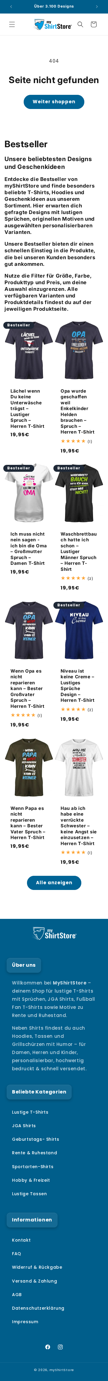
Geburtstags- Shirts (35, 1139)
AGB (17, 1295)
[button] (12, 24)
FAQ (16, 1254)
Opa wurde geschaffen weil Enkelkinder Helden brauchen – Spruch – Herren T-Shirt (77, 411)
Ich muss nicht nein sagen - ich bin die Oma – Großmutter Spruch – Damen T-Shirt (28, 548)
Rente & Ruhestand (34, 1153)
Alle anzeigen (54, 882)
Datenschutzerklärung (38, 1308)
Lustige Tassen (29, 1194)
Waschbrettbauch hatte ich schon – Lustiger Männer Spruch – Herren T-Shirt (79, 551)
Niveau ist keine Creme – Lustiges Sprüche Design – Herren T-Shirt (77, 685)
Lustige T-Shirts (30, 1112)
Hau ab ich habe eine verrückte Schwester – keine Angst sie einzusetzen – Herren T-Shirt (79, 825)
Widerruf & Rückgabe (37, 1267)
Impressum (25, 1322)
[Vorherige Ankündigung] (11, 6)
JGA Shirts (24, 1126)
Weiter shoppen (54, 101)
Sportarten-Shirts (32, 1167)
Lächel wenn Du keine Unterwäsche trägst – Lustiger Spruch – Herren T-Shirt (27, 408)
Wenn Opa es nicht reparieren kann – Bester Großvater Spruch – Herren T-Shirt (27, 688)
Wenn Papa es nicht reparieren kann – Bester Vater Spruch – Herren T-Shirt (27, 822)
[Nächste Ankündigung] (97, 6)
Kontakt (21, 1240)
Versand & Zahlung (34, 1281)
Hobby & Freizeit (31, 1180)
